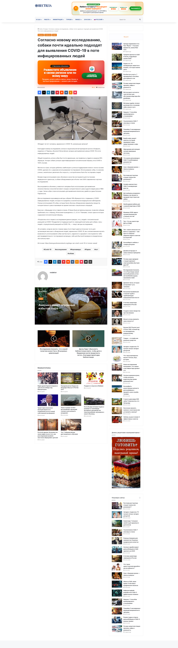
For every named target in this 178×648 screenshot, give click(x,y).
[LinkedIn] (48, 92)
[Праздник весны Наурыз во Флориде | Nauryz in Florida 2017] (71, 378)
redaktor (53, 272)
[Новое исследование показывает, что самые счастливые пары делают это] (117, 367)
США (54, 35)
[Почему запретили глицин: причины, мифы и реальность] (117, 85)
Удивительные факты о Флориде (54, 306)
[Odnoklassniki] (70, 92)
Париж (88, 249)
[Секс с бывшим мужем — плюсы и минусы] (117, 169)
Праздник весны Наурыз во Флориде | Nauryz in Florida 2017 (69, 387)
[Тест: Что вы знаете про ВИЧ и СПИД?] (117, 223)
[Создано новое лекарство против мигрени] (117, 313)
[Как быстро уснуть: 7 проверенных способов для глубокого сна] (117, 77)
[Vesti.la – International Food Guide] (43, 5)
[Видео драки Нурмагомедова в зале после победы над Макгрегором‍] (48, 378)
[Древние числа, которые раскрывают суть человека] (117, 285)
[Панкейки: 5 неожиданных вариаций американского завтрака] (117, 131)
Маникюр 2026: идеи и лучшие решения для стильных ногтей (130, 214)
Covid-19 (48, 249)
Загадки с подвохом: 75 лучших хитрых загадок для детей (131, 348)
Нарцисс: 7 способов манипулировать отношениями (130, 114)
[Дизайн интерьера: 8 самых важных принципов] (117, 253)
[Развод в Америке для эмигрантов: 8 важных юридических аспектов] (117, 540)
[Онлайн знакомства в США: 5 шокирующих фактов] (117, 186)
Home (41, 29)
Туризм (69, 19)
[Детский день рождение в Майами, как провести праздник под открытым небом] (117, 195)
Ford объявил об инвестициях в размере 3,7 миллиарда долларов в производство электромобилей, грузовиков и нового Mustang (94, 410)
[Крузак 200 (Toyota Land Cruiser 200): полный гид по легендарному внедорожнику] (117, 330)
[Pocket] (75, 92)
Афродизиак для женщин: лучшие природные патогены (131, 151)
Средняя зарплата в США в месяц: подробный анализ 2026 (131, 56)
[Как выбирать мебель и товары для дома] (117, 245)
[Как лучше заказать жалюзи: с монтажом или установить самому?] (117, 410)
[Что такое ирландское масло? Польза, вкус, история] (117, 358)
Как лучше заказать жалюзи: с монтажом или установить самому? (131, 410)
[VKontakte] (66, 92)
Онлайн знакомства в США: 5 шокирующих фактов (130, 186)
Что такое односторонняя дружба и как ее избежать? (131, 566)
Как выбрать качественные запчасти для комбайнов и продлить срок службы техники (131, 390)
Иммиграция (57, 19)
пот (96, 249)
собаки (71, 253)
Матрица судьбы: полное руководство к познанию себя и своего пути (131, 105)
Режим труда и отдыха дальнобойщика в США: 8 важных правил (131, 619)
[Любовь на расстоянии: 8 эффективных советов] (117, 419)
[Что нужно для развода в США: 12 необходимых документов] (117, 160)
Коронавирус (76, 249)
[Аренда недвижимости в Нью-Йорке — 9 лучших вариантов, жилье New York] (117, 46)
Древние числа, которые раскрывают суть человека (131, 284)
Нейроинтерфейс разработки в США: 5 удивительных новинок (130, 592)
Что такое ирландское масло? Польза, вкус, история (130, 357)
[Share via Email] (86, 262)
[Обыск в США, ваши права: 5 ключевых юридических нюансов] (117, 584)
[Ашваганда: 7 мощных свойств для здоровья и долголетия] (117, 523)
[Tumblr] (53, 92)
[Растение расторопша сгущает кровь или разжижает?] (117, 177)
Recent (126, 37)
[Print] (90, 262)
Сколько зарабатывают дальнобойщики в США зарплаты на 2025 (131, 549)
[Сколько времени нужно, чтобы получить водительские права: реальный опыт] (117, 377)
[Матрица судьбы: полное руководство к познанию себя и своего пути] (117, 105)
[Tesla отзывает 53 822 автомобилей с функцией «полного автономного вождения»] (71, 400)
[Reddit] (62, 92)
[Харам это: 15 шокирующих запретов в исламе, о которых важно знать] (117, 66)
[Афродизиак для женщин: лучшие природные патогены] (117, 151)
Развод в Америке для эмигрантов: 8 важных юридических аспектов (130, 540)
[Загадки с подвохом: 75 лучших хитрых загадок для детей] (117, 349)
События (48, 35)
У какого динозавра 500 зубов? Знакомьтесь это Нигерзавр (131, 401)
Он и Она (87, 19)
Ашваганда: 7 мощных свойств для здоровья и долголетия (131, 523)
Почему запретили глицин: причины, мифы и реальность (131, 85)
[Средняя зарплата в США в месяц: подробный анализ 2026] (117, 57)
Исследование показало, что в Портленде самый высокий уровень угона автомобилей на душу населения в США (131, 273)
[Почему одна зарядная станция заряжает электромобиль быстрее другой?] (117, 261)
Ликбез (77, 19)
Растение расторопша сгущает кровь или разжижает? (130, 177)
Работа (46, 19)
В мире (46, 29)
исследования (61, 249)
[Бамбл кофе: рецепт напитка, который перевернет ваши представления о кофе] (117, 140)
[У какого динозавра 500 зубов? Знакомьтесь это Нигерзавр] (117, 401)
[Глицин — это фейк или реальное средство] (117, 340)
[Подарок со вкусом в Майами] (94, 378)
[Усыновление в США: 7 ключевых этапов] (117, 123)
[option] (71, 306)
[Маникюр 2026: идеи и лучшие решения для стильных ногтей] (117, 214)
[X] (44, 92)
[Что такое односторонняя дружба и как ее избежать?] (117, 566)
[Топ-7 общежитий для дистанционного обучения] (71, 424)
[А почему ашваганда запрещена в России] (117, 305)
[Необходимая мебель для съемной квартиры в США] (117, 206)
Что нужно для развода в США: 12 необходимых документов (131, 160)
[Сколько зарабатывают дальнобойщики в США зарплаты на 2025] (117, 549)
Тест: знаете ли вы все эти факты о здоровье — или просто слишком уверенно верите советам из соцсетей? (131, 233)
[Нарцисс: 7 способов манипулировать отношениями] (117, 114)
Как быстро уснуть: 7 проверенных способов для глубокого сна (131, 76)
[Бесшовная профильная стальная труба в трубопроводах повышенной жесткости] (117, 294)
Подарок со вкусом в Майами (93, 386)
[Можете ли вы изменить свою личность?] (117, 321)
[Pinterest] (57, 92)
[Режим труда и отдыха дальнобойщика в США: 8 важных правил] (117, 619)
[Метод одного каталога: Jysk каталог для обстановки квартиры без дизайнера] (117, 94)
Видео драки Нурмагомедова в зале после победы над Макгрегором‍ (48, 387)
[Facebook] (39, 92)
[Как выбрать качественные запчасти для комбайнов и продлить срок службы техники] (117, 388)
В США (38, 19)
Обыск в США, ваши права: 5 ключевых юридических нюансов (130, 583)
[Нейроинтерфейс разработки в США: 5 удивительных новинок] (117, 593)
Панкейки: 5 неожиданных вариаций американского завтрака (131, 131)
